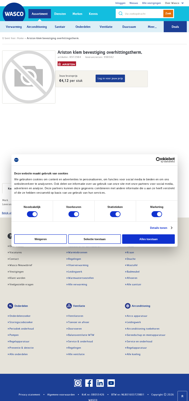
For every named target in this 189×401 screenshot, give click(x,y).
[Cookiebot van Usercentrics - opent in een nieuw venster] (158, 160)
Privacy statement (29, 394)
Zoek (168, 13)
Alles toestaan (148, 238)
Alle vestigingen (151, 2)
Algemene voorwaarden (61, 394)
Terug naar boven (182, 396)
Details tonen (158, 227)
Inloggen (120, 2)
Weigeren (41, 238)
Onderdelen (21, 305)
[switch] (73, 214)
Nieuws (134, 2)
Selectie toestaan (95, 238)
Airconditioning (141, 305)
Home (20, 38)
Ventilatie (79, 305)
